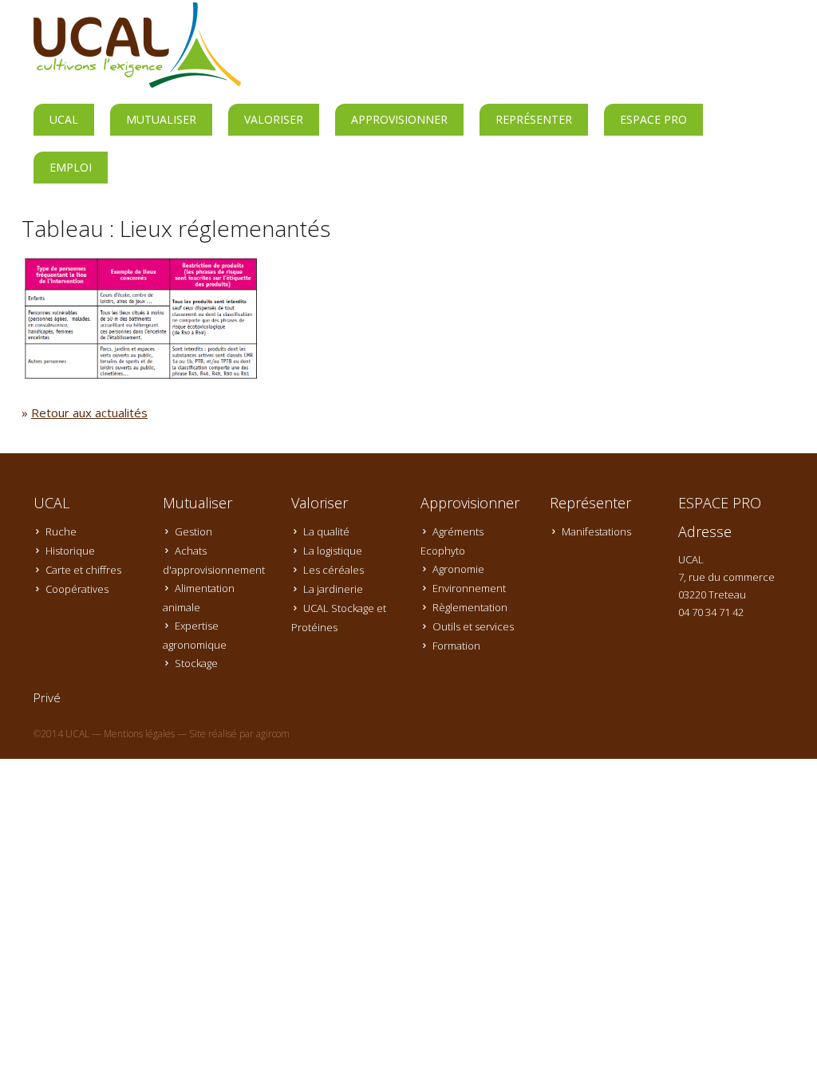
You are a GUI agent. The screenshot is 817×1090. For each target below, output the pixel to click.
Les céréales (333, 570)
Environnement (469, 588)
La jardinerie (333, 589)
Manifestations (596, 531)
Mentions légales (139, 733)
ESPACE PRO (653, 119)
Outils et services (473, 626)
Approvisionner (399, 119)
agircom (273, 733)
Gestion (193, 531)
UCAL (63, 119)
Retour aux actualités (89, 413)
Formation (456, 645)
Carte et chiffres (83, 570)
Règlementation (469, 607)
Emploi (70, 167)
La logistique (332, 550)
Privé (47, 697)
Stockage (196, 663)
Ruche (61, 531)
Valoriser (273, 119)
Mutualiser (161, 119)
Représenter (533, 119)
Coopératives (77, 589)
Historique (70, 550)
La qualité (326, 531)
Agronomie (458, 569)
